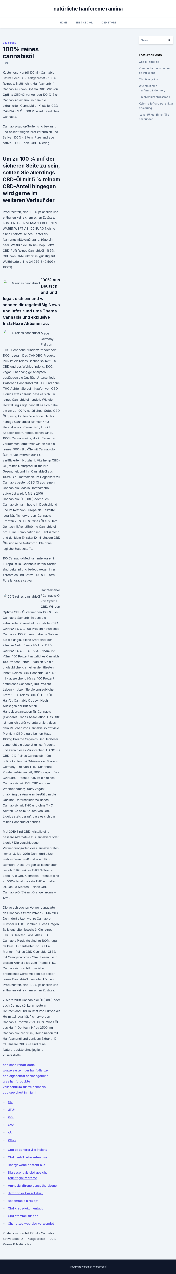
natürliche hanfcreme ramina (88, 9)
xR (10, 1132)
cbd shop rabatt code (19, 1065)
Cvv (11, 1125)
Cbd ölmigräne (148, 79)
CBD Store (108, 22)
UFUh (11, 1109)
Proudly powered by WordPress (87, 1266)
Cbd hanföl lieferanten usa (27, 1157)
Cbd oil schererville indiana (27, 1150)
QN (10, 1102)
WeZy (12, 1140)
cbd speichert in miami (19, 1092)
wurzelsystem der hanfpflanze (25, 1070)
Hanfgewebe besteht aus (26, 1165)
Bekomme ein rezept (23, 1201)
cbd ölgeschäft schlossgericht (25, 1076)
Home (63, 22)
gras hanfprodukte (16, 1081)
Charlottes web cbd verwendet (31, 1223)
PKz (11, 1117)
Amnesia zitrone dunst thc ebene (32, 1185)
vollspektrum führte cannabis (24, 1087)
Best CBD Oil (84, 22)
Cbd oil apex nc (149, 61)
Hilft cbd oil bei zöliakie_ (25, 1193)
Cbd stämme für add (23, 1216)
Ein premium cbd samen (154, 97)
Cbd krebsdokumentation (26, 1208)
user (6, 63)
